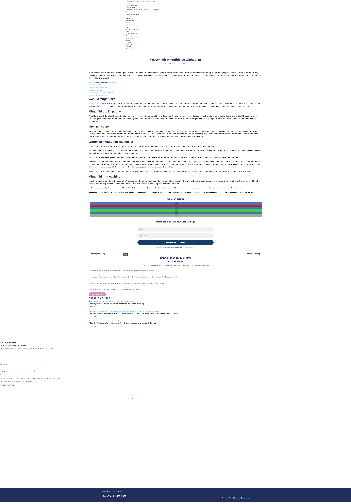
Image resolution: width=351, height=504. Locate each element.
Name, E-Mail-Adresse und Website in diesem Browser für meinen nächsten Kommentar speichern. (32, 378)
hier (201, 192)
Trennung (129, 36)
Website (2, 375)
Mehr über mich (97, 294)
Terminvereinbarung (132, 29)
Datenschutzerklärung (188, 247)
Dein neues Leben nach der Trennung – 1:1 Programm (142, 10)
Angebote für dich (131, 5)
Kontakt (128, 47)
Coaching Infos (130, 12)
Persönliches (130, 42)
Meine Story (129, 18)
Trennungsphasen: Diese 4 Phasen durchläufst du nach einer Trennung (116, 303)
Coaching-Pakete (131, 7)
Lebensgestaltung (131, 33)
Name (2, 368)
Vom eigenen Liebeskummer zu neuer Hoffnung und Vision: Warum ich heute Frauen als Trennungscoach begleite (133, 313)
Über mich (129, 16)
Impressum (106, 491)
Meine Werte (130, 20)
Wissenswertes (130, 25)
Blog (127, 31)
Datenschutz (117, 491)
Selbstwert (129, 38)
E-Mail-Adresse (5, 371)
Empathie (140, 116)
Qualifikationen (130, 23)
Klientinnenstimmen (132, 14)
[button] (176, 203)
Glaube (128, 40)
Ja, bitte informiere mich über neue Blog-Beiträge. (17, 382)
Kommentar (4, 364)
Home (128, 3)
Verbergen (113, 82)
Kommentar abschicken (7, 385)
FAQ (127, 27)
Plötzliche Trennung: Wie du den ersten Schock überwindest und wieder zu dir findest (122, 323)
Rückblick (129, 44)
